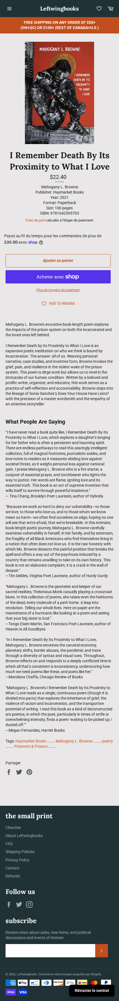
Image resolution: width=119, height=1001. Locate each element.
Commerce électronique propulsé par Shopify (70, 974)
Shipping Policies (20, 851)
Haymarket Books (30, 741)
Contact (12, 868)
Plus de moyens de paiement (58, 290)
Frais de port (35, 220)
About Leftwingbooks (24, 835)
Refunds (13, 876)
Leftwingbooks (59, 8)
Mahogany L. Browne (74, 741)
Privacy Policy (17, 860)
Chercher (13, 827)
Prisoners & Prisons (31, 746)
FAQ (9, 843)
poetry (107, 741)
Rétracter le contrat (92, 990)
